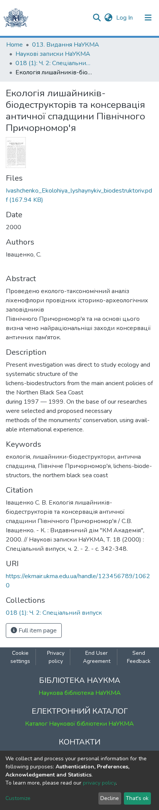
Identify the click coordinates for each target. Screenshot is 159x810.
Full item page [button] (37, 630)
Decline (109, 798)
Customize (17, 798)
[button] (108, 17)
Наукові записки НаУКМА (52, 54)
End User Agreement (96, 657)
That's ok (137, 798)
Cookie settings (20, 657)
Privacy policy (55, 657)
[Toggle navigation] (148, 17)
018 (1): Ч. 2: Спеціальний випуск (54, 63)
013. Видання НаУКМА (65, 44)
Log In (125, 17)
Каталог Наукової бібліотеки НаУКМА (79, 723)
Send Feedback (139, 657)
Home (14, 44)
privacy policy (99, 783)
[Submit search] (96, 18)
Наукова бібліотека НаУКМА (80, 693)
